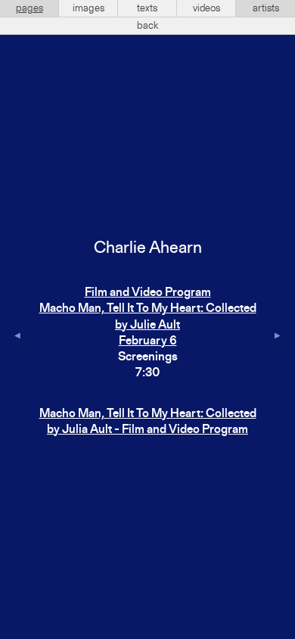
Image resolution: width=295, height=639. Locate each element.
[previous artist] (17, 337)
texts (147, 8)
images (88, 8)
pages (29, 8)
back (148, 25)
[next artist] (277, 337)
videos (206, 8)
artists (266, 8)
